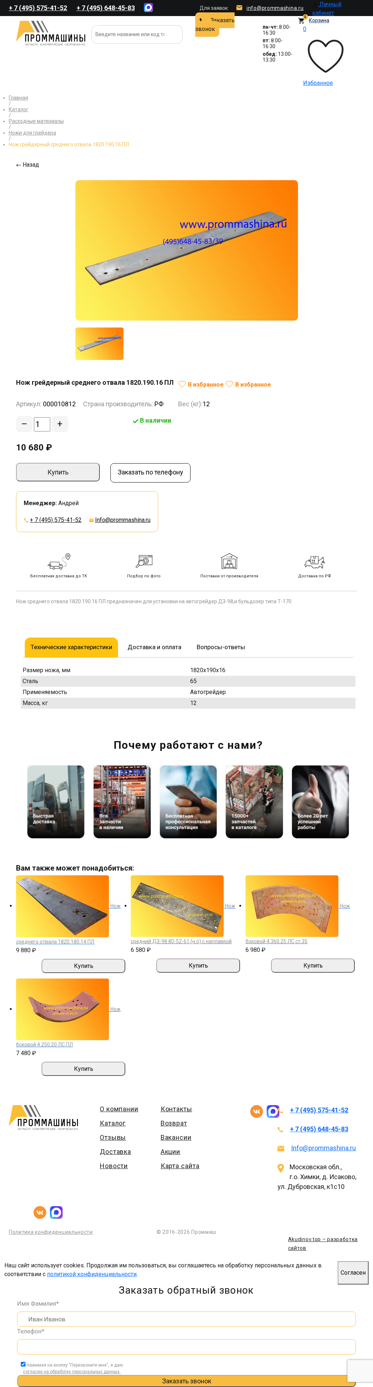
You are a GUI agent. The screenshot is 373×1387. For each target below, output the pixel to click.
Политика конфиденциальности (51, 1232)
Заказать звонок (215, 24)
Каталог (113, 1123)
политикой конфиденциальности (92, 1274)
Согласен (353, 1272)
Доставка (115, 1151)
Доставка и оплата (154, 647)
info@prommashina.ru (275, 8)
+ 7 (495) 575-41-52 (38, 8)
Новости (114, 1166)
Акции (171, 1151)
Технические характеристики (71, 647)
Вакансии (176, 1137)
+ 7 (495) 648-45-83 (105, 8)
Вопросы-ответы (221, 647)
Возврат (174, 1123)
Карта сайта (180, 1166)
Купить (57, 472)
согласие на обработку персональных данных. (72, 1371)
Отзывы (113, 1137)
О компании (119, 1109)
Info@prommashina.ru (122, 519)
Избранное (318, 56)
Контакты (176, 1109)
